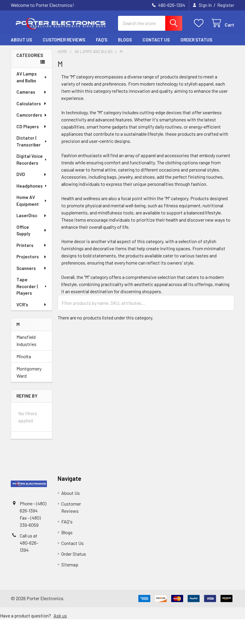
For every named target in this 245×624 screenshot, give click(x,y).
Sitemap (69, 564)
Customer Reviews (64, 39)
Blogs (125, 39)
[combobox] (150, 23)
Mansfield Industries (26, 340)
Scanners (26, 268)
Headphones (29, 186)
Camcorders (29, 115)
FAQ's (101, 39)
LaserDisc (26, 215)
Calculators (28, 103)
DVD (20, 174)
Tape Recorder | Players (27, 286)
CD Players (27, 126)
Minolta (23, 356)
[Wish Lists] (200, 23)
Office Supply (23, 230)
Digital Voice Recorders (29, 159)
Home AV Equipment (27, 200)
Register (225, 5)
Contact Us (156, 39)
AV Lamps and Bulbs (26, 77)
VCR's (22, 304)
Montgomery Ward (29, 372)
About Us (21, 39)
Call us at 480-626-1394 (29, 543)
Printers (24, 245)
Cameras (25, 92)
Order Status (196, 39)
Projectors (27, 256)
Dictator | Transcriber (28, 141)
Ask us (60, 615)
